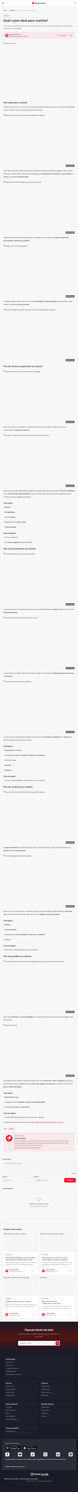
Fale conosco (9, 1365)
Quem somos (9, 1362)
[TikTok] (33, 1454)
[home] (39, 1474)
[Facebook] (7, 1454)
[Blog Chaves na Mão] (39, 3)
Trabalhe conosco (11, 1371)
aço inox (69, 1081)
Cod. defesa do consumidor (14, 1374)
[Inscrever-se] (57, 1343)
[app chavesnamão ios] (30, 1448)
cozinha (11, 1128)
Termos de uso (30, 1481)
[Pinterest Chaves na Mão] (71, 1454)
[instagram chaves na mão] (45, 1454)
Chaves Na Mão (20, 1138)
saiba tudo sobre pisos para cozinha (49, 1122)
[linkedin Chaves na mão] (58, 1454)
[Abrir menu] (3, 3)
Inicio (5, 10)
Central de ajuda (10, 1431)
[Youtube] (20, 1454)
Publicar (70, 1180)
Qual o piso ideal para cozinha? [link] (27, 10)
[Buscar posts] (74, 3)
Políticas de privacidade (45, 1481)
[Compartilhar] (70, 35)
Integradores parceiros (12, 1368)
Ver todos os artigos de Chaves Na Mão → (27, 1148)
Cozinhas (12, 10)
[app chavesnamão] (13, 1448)
